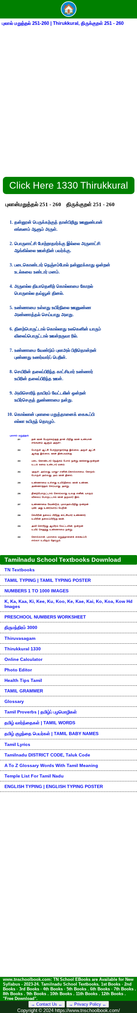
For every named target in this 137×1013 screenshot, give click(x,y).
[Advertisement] (68, 98)
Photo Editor (18, 669)
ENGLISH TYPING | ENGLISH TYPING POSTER (53, 786)
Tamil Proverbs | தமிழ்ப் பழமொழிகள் (40, 711)
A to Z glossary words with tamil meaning (51, 765)
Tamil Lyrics (17, 744)
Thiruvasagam (19, 638)
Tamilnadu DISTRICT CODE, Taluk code (47, 754)
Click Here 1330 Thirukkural (68, 185)
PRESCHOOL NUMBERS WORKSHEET (45, 616)
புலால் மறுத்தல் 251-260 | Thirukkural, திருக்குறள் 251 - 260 (63, 23)
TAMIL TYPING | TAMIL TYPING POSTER (47, 580)
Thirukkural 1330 (22, 648)
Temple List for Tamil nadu (34, 775)
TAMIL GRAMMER (23, 690)
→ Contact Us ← (46, 1004)
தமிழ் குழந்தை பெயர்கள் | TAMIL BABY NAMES (51, 733)
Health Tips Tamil (23, 680)
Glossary (14, 701)
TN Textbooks (19, 569)
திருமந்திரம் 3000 (20, 627)
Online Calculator (23, 659)
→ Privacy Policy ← (87, 1004)
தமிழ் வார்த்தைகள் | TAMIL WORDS (39, 722)
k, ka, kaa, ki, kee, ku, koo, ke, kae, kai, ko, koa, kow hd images (68, 604)
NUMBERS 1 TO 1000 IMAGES (36, 590)
